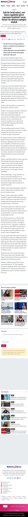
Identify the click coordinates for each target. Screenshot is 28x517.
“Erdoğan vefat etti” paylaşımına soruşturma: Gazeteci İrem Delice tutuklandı (21, 311)
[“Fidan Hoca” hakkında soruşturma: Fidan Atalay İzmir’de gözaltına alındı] (7, 305)
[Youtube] (18, 478)
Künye (8, 499)
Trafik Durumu (5, 486)
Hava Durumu (5, 483)
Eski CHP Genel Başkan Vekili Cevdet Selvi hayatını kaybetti (7, 324)
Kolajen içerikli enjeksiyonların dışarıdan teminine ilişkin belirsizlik (19, 398)
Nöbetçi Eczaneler (6, 482)
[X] (10, 478)
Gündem (3, 5)
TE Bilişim (17, 510)
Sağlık (12, 395)
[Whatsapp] (20, 478)
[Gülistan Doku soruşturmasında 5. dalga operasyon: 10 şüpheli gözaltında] (7, 293)
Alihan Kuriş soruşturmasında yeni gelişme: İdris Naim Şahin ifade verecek (20, 298)
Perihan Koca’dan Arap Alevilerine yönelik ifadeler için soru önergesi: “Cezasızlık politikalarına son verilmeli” (18, 411)
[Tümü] (26, 391)
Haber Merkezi (5, 39)
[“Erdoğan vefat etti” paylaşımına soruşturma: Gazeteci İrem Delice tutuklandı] (21, 305)
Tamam (23, 515)
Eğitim (16, 498)
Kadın (25, 498)
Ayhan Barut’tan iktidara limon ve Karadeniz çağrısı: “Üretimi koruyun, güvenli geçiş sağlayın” (19, 418)
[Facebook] (8, 478)
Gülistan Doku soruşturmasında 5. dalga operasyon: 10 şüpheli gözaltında (7, 298)
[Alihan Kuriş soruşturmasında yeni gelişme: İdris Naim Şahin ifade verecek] (21, 293)
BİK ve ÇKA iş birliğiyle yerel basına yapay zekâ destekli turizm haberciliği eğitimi (20, 324)
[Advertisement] (14, 373)
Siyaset (13, 5)
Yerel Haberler (5, 498)
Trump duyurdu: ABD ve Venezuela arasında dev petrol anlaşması (17, 405)
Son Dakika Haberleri (7, 491)
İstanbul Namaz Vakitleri (7, 485)
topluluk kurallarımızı (12, 350)
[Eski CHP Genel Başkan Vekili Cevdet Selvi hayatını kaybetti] (7, 318)
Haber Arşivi (5, 492)
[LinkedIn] (15, 478)
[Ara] (24, 2)
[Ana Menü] (26, 2)
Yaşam (11, 498)
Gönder (3, 345)
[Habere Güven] (8, 2)
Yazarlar (8, 5)
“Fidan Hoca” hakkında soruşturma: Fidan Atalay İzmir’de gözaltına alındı (6, 311)
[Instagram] (13, 478)
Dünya (18, 5)
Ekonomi (23, 5)
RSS (6, 506)
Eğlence (3, 499)
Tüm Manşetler (5, 489)
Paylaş (4, 35)
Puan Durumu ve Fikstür (7, 488)
